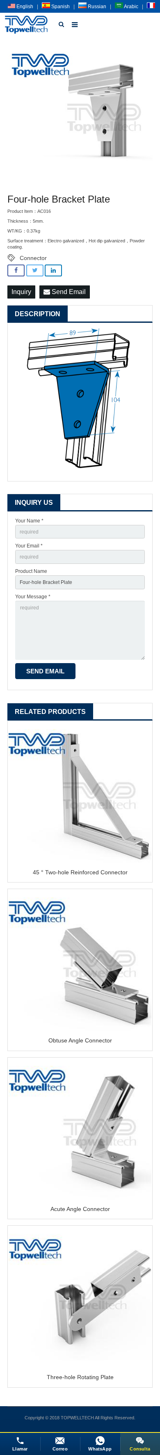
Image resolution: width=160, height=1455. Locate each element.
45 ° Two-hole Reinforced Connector (80, 872)
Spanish (60, 6)
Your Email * (29, 546)
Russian (96, 6)
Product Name (31, 571)
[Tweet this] (34, 270)
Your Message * (32, 597)
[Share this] (16, 270)
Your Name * (29, 521)
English (24, 6)
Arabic (130, 6)
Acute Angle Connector (80, 1209)
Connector (33, 258)
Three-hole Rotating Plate (80, 1377)
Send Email (68, 291)
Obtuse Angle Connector (80, 1040)
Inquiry (21, 291)
